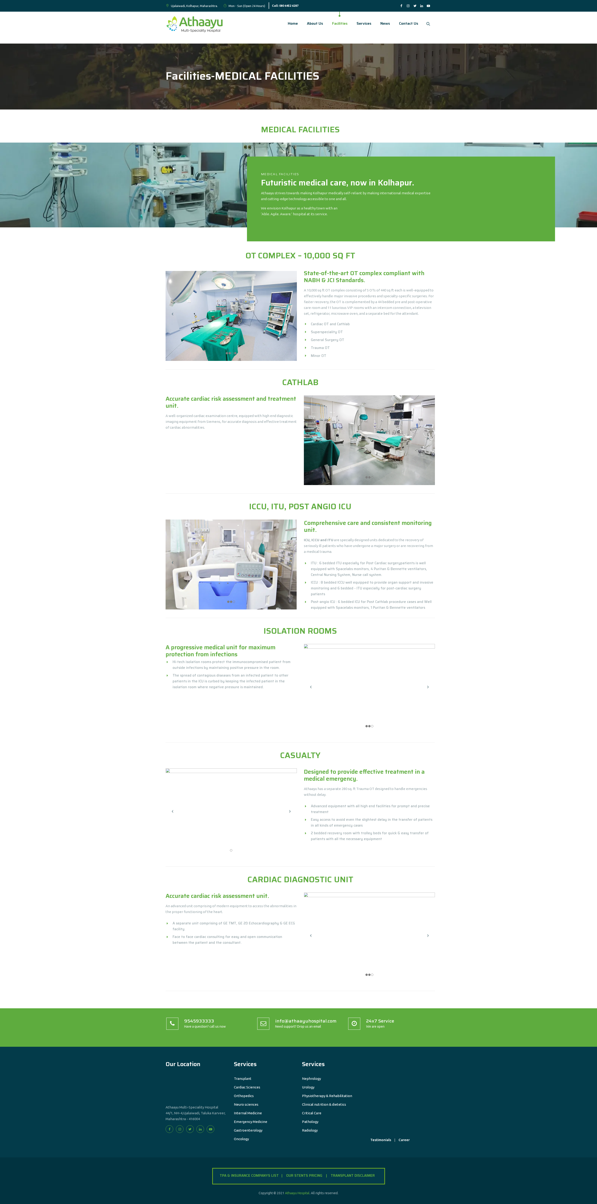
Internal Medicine (248, 1113)
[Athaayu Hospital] (195, 23)
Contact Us (408, 23)
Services (364, 23)
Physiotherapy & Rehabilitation (327, 1096)
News (385, 23)
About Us (315, 23)
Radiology (310, 1130)
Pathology (310, 1122)
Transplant (242, 1079)
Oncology (241, 1139)
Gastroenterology (248, 1130)
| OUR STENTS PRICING (303, 1175)
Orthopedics (244, 1096)
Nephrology (311, 1079)
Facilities (339, 23)
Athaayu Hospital (297, 1193)
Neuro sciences (246, 1104)
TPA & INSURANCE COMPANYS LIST (250, 1175)
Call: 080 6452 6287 (285, 5)
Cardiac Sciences (247, 1087)
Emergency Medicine (250, 1122)
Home (293, 23)
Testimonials (380, 1140)
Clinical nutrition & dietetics (324, 1104)
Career (404, 1140)
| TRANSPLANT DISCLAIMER (352, 1175)
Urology (308, 1087)
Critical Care (311, 1113)
